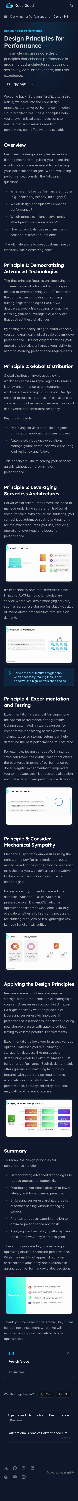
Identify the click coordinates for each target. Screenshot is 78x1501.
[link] (39, 1362)
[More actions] (32, 84)
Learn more (17, 1372)
